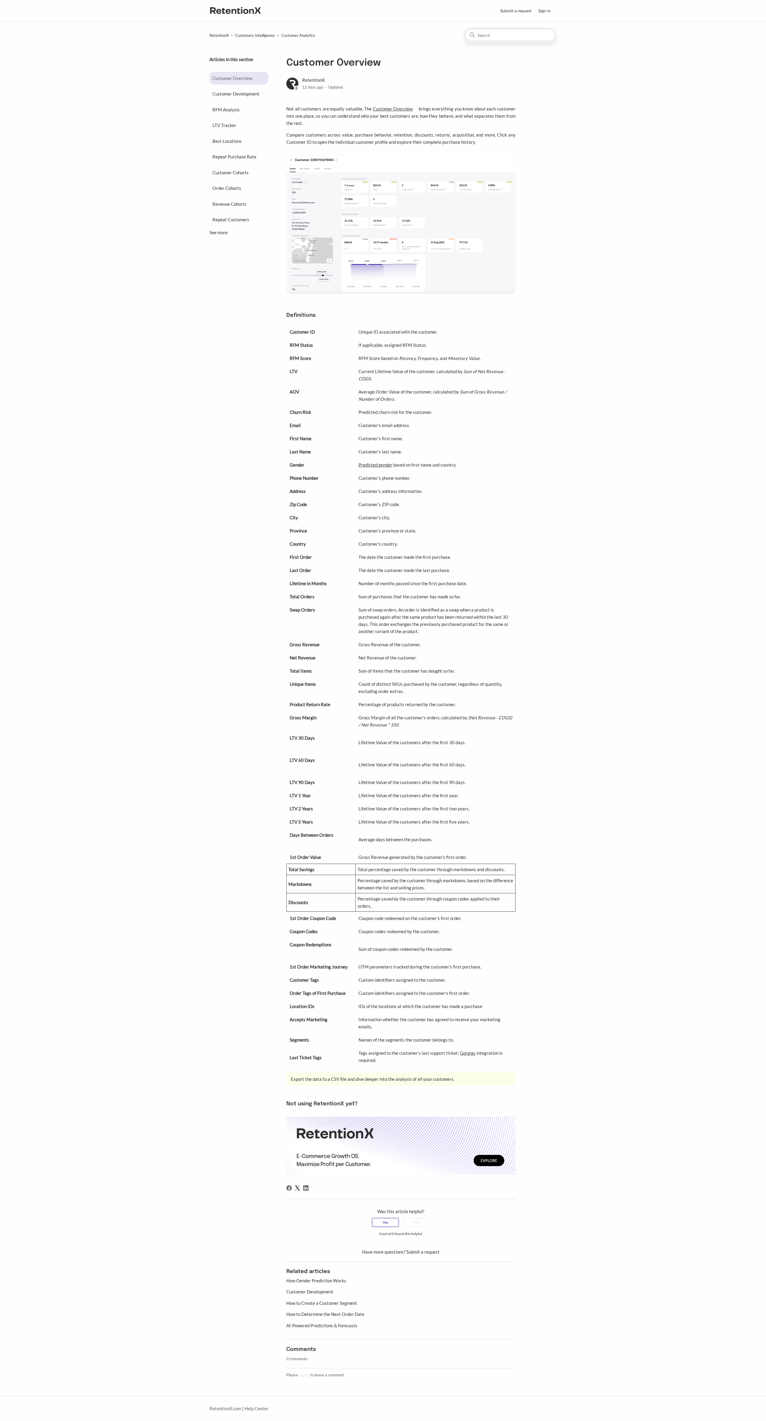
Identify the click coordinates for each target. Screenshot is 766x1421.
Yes (385, 1222)
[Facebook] (289, 1188)
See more (218, 232)
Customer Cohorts (230, 172)
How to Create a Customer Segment (321, 1303)
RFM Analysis (226, 109)
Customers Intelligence (255, 35)
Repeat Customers (230, 219)
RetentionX (219, 35)
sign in (304, 1374)
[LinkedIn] (305, 1188)
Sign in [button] (544, 10)
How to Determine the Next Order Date (325, 1314)
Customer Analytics (298, 35)
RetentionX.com (225, 1408)
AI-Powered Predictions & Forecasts (321, 1325)
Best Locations (227, 141)
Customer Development (235, 93)
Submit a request (515, 10)
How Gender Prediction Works (316, 1280)
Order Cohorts (226, 188)
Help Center (256, 1408)
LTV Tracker (224, 125)
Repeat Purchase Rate (234, 156)
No (416, 1222)
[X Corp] (297, 1188)
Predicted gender (375, 464)
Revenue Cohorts (229, 204)
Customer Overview (232, 78)
